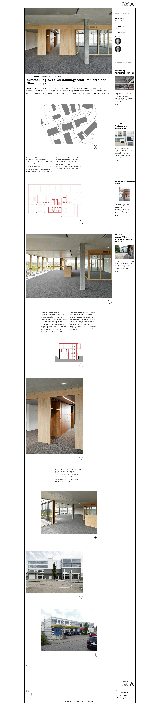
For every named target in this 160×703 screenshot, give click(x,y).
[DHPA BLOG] (31, 691)
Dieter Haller (118, 34)
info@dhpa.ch (124, 698)
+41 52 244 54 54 (123, 697)
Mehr (116, 105)
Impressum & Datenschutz (87, 701)
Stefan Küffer (118, 36)
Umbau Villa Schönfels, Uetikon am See (124, 239)
